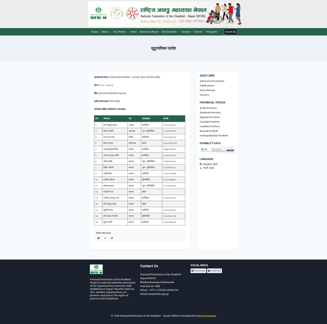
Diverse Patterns (206, 315)
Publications (207, 85)
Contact (198, 31)
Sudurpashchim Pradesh (214, 135)
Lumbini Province (210, 126)
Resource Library (149, 31)
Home (94, 31)
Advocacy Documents (212, 81)
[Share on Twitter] (105, 238)
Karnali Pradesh (209, 130)
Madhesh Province (210, 112)
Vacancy (186, 31)
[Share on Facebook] (98, 238)
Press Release (207, 90)
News (134, 31)
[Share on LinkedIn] (111, 238)
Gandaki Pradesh (209, 121)
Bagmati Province (210, 117)
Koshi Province (208, 107)
